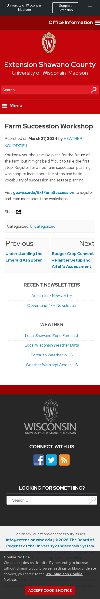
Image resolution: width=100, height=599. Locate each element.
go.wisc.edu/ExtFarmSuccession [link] (43, 192)
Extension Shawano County (50, 64)
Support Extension (65, 8)
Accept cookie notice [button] (50, 590)
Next (86, 243)
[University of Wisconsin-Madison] (49, 52)
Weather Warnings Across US (52, 364)
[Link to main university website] (50, 432)
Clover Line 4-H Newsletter (52, 305)
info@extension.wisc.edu (29, 540)
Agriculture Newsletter (51, 295)
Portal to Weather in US (52, 355)
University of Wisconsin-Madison (50, 72)
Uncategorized (42, 226)
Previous (19, 243)
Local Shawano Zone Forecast (52, 335)
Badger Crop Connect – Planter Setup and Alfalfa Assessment (73, 260)
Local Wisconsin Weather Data (52, 345)
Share (10, 211)
